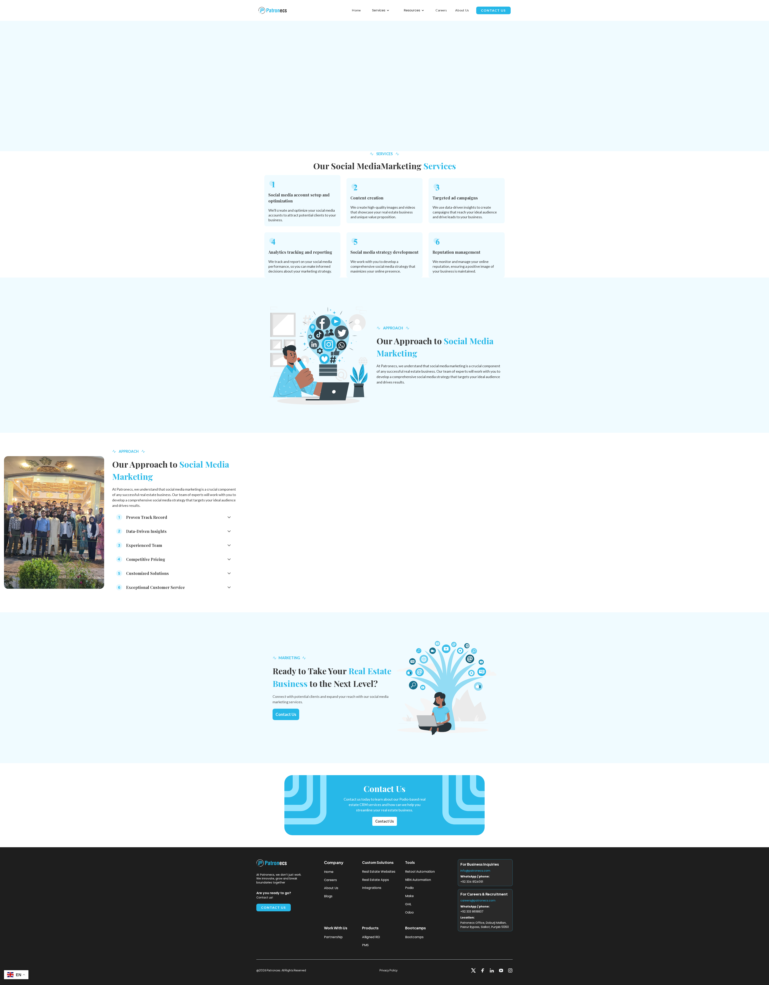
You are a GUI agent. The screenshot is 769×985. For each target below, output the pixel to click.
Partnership (333, 937)
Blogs (328, 896)
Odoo (409, 913)
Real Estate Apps (375, 880)
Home (356, 10)
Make (409, 896)
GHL (408, 904)
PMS (365, 945)
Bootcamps (414, 937)
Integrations (371, 888)
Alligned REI (371, 937)
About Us (462, 10)
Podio (409, 888)
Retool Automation (420, 872)
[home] (273, 10)
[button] (380, 10)
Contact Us (493, 10)
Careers (441, 10)
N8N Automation (418, 880)
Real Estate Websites (378, 872)
